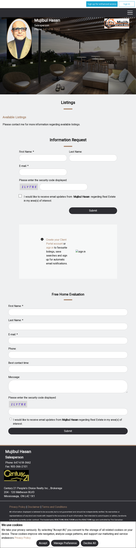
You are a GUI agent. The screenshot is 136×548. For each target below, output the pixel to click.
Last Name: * (15, 320)
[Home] (116, 23)
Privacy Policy (22, 538)
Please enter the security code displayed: (43, 180)
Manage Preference (65, 543)
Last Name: (75, 152)
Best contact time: (18, 363)
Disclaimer (34, 507)
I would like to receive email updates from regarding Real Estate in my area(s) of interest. (70, 199)
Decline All (89, 543)
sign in (49, 248)
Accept (43, 543)
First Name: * (26, 152)
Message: (14, 377)
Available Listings (14, 117)
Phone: (12, 349)
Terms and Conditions (54, 507)
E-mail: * (24, 166)
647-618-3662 (51, 29)
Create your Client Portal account (56, 242)
